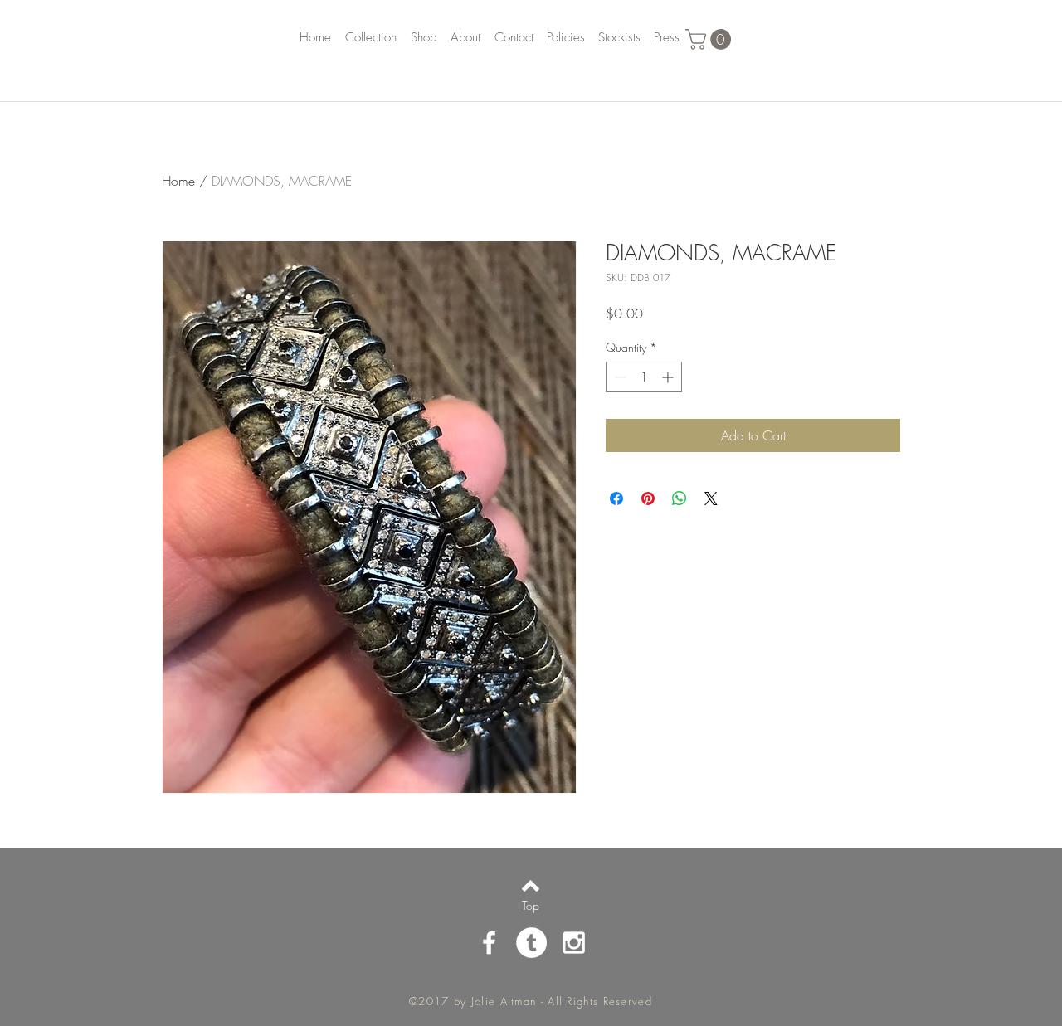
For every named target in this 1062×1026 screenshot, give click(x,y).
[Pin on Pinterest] (648, 498)
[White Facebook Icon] (489, 942)
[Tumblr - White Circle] (531, 942)
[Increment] (669, 376)
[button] (710, 39)
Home (178, 181)
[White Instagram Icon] (573, 942)
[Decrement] (618, 376)
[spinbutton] (644, 376)
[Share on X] (711, 498)
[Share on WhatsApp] (679, 498)
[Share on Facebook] (616, 498)
